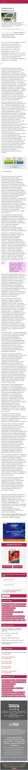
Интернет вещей (20, 616)
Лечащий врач (20, 741)
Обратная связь (21, 711)
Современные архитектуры (19, 606)
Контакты (11, 712)
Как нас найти (4, 712)
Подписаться (18, 566)
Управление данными (17, 747)
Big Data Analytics (19, 34)
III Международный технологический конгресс (14, 652)
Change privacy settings (14, 716)
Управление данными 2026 (8, 671)
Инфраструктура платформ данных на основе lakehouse (12, 643)
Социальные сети (6, 606)
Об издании (14, 711)
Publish (7, 743)
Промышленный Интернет (8, 608)
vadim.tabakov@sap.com (18, 514)
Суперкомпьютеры (21, 604)
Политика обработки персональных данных (14, 715)
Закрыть (14, 768)
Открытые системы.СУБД (14, 739)
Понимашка (14, 745)
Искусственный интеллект (8, 616)
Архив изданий (13, 714)
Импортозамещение (7, 618)
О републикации (18, 712)
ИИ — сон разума (6, 635)
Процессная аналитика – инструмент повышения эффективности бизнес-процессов (11, 630)
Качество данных (17, 751)
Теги (25, 712)
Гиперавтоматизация (18, 618)
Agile (24, 620)
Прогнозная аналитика (7, 610)
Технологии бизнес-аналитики (13, 749)
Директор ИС (8, 741)
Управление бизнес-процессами (13, 754)
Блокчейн (14, 620)
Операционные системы (8, 612)
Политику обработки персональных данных (14, 766)
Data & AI (7, 751)
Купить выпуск (7, 566)
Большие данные (5, 35)
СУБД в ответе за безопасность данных (12, 640)
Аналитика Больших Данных (8, 34)
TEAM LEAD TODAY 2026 (8, 657)
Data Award (6, 747)
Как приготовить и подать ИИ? (9, 633)
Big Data (12, 35)
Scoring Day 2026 (6, 666)
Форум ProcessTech (6, 662)
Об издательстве (6, 711)
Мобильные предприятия (19, 32)
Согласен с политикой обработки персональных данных (13, 591)
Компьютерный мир (14, 737)
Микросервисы (19, 612)
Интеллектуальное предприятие (13, 752)
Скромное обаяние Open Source (10, 638)
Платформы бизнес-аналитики (8, 37)
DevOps (19, 620)
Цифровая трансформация (8, 604)
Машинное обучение (7, 614)
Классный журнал (18, 743)
